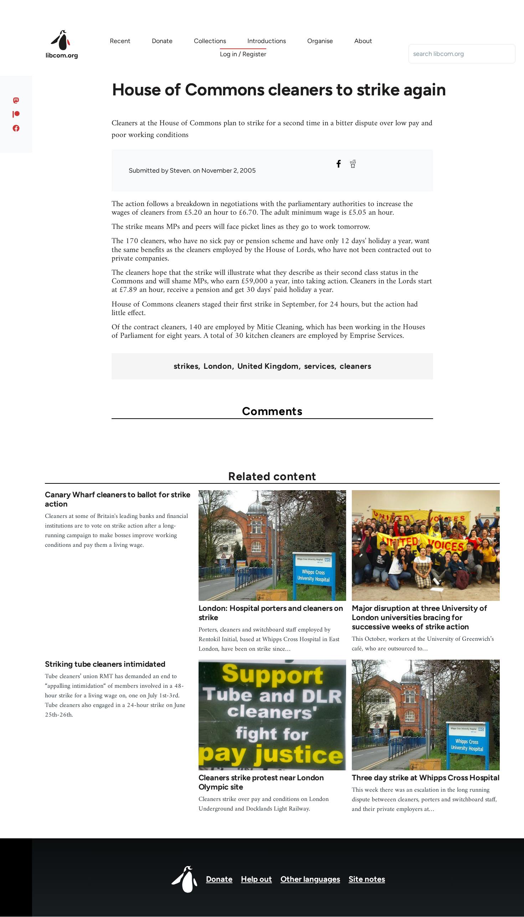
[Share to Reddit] (353, 163)
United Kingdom (268, 366)
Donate (219, 879)
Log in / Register (243, 54)
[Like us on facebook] (16, 128)
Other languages (310, 879)
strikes (186, 366)
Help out (256, 879)
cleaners (355, 366)
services (319, 366)
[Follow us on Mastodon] (16, 100)
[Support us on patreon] (16, 114)
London (218, 366)
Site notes (367, 879)
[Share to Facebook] (338, 163)
